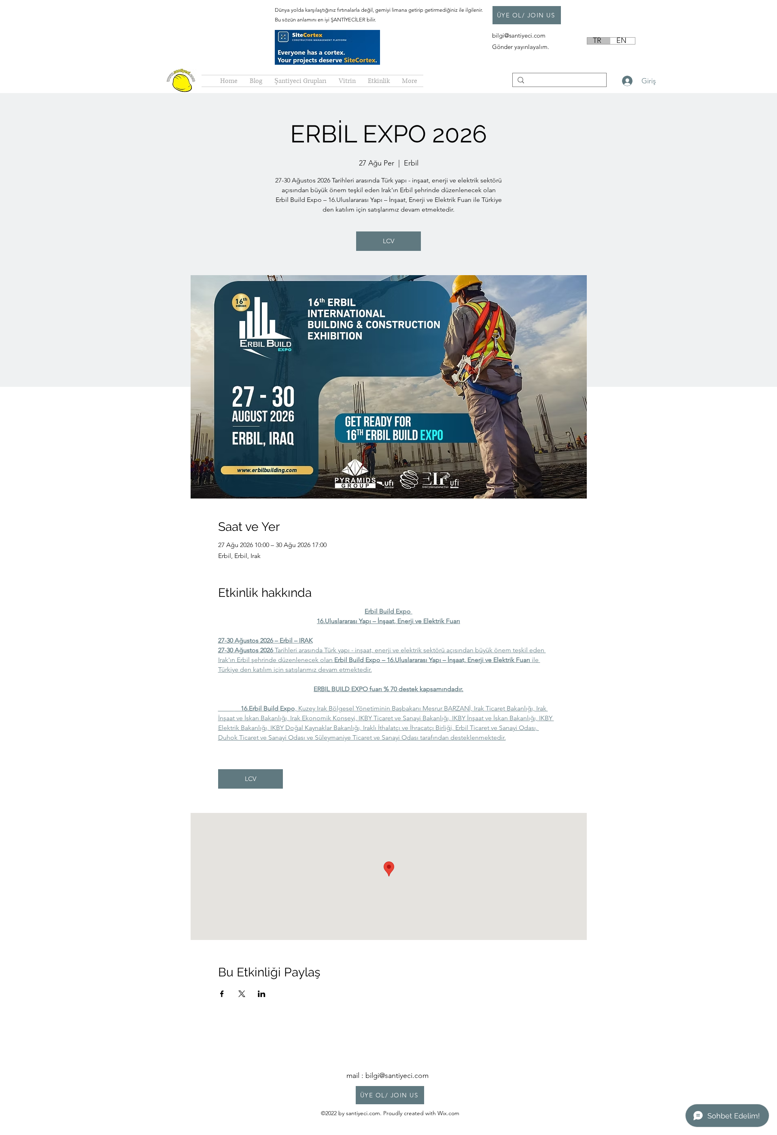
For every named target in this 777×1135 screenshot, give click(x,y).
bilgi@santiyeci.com (519, 35)
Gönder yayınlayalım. (520, 47)
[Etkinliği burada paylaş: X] (242, 994)
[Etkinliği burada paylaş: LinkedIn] (261, 994)
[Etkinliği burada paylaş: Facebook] (222, 994)
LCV (388, 241)
